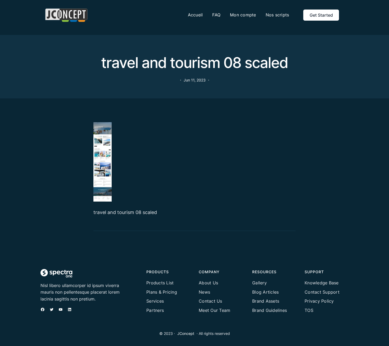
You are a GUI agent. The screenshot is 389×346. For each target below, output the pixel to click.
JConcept (185, 333)
